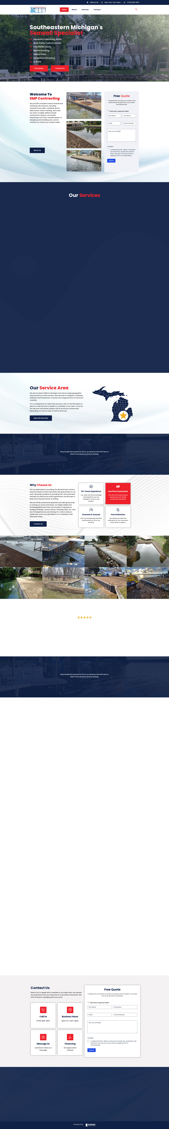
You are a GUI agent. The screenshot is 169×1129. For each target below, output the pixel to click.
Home (64, 9)
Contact (97, 9)
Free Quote (38, 68)
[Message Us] (43, 1037)
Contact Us (59, 68)
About (74, 9)
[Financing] (70, 1037)
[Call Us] (43, 1010)
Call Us (43, 1016)
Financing (70, 1043)
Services (85, 9)
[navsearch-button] (136, 9)
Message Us (43, 1043)
